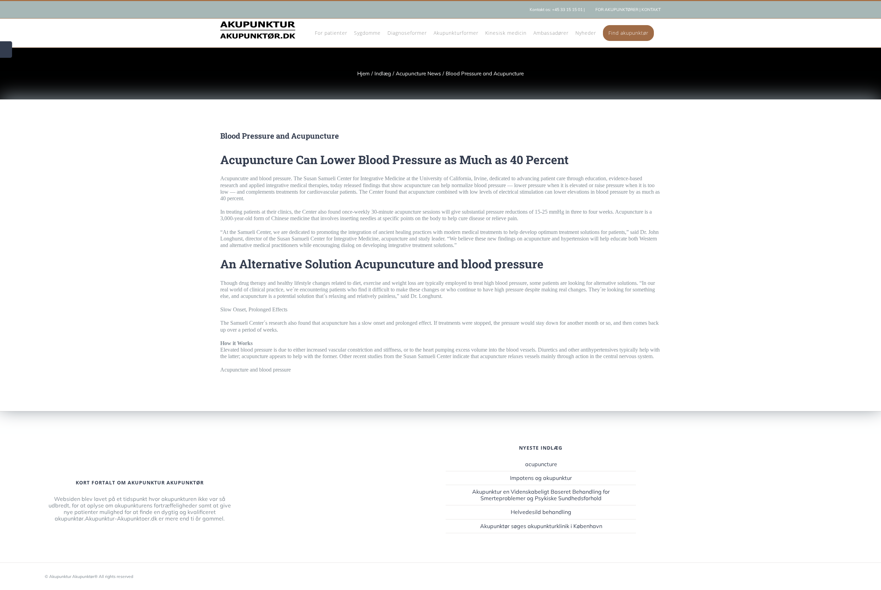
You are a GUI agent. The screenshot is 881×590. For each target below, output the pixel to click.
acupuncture (541, 464)
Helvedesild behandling (541, 512)
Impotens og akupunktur (541, 478)
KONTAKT (651, 9)
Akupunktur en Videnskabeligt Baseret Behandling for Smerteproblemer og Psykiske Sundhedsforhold (541, 495)
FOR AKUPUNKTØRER (616, 9)
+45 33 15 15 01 (567, 9)
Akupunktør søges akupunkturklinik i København (541, 526)
